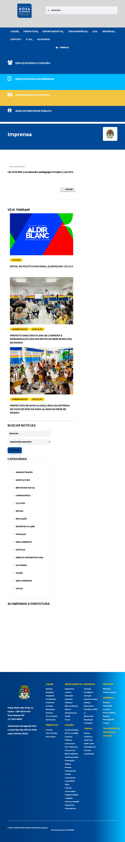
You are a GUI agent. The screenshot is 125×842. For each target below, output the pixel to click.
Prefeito (49, 713)
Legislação (109, 732)
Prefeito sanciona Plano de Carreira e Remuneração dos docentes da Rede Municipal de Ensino (41, 339)
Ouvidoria (43, 40)
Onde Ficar (88, 740)
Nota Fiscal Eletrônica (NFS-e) (91, 709)
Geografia (50, 696)
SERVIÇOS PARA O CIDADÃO (32, 63)
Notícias (20, 550)
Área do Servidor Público (33, 111)
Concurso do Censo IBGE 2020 (70, 781)
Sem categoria (24, 581)
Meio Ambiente (24, 542)
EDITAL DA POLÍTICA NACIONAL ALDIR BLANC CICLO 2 (41, 267)
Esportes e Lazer (25, 527)
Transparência (111, 728)
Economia (50, 702)
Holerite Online (109, 692)
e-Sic (29, 40)
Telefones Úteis (71, 757)
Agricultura (23, 480)
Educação (21, 519)
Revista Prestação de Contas (70, 771)
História (49, 689)
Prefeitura (30, 32)
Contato (15, 40)
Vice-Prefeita (51, 716)
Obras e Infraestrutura (29, 557)
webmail (64, 47)
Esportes (68, 699)
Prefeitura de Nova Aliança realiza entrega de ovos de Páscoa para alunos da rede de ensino (40, 409)
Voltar (69, 189)
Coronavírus (23, 496)
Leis (95, 32)
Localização (89, 754)
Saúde (19, 573)
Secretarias (50, 720)
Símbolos (50, 692)
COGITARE (69, 830)
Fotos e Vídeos (109, 713)
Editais (19, 511)
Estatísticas (51, 699)
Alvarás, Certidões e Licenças (88, 692)
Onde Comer (89, 743)
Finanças (21, 534)
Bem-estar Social (25, 488)
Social (19, 588)
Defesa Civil (70, 750)
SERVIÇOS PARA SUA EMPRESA (34, 79)
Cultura (20, 503)
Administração (24, 472)
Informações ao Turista (32, 95)
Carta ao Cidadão (72, 801)
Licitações (88, 723)
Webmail (107, 689)
